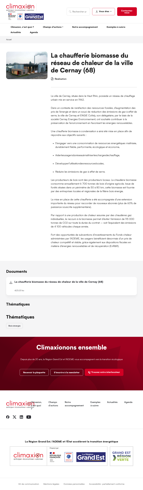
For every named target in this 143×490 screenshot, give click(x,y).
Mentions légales (51, 484)
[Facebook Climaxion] (7, 416)
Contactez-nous (127, 11)
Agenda (34, 32)
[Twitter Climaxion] (14, 416)
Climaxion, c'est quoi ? (22, 27)
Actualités (16, 32)
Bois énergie (14, 326)
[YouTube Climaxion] (28, 416)
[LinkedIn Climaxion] (21, 416)
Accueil (9, 39)
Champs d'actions (52, 27)
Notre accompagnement (85, 27)
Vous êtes (104, 11)
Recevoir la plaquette (34, 372)
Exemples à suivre (116, 27)
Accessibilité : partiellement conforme (106, 484)
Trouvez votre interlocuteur (105, 372)
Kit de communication (29, 484)
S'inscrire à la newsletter (67, 372)
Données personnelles (74, 484)
